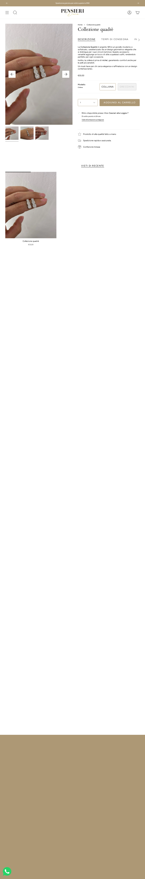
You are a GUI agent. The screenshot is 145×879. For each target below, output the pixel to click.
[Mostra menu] (7, 13)
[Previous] (6, 3)
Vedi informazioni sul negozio (93, 120)
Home (80, 25)
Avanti (65, 74)
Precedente (12, 74)
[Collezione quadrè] (30, 205)
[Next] (138, 3)
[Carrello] (138, 13)
